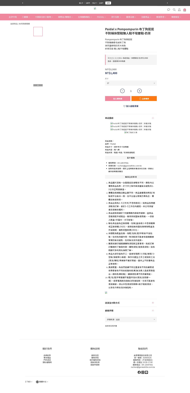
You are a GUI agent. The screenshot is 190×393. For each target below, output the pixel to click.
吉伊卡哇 (13, 17)
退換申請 (94, 364)
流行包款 (115, 17)
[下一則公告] (167, 3)
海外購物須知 (95, 360)
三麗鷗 (25, 17)
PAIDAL (100, 17)
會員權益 (47, 357)
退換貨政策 (95, 362)
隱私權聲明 (47, 362)
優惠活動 (130, 17)
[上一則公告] (22, 3)
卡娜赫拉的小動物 (43, 17)
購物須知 (95, 357)
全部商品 (14, 23)
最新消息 (95, 355)
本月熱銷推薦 (24, 23)
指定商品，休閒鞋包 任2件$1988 (128, 58)
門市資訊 (47, 360)
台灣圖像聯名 (84, 17)
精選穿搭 (160, 17)
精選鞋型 (175, 17)
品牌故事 (47, 355)
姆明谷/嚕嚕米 (64, 17)
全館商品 (145, 17)
